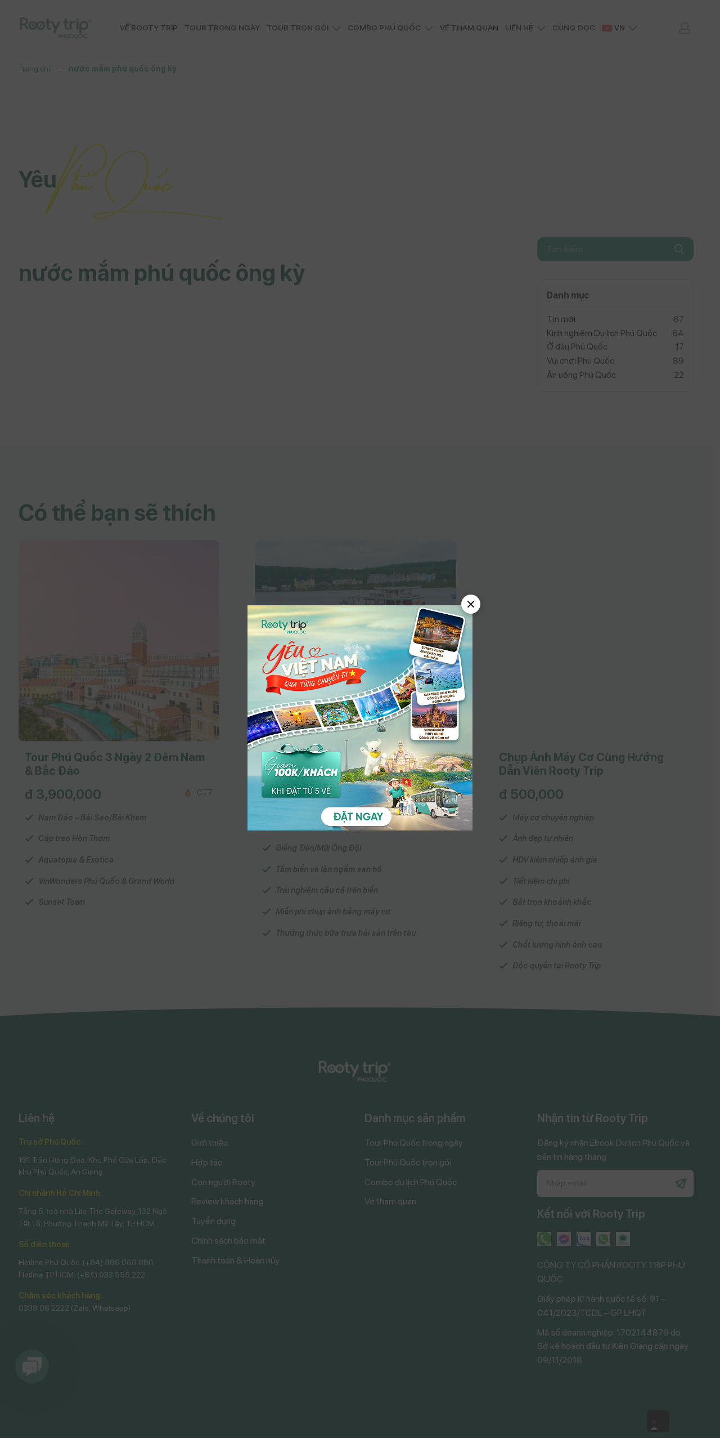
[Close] (470, 604)
